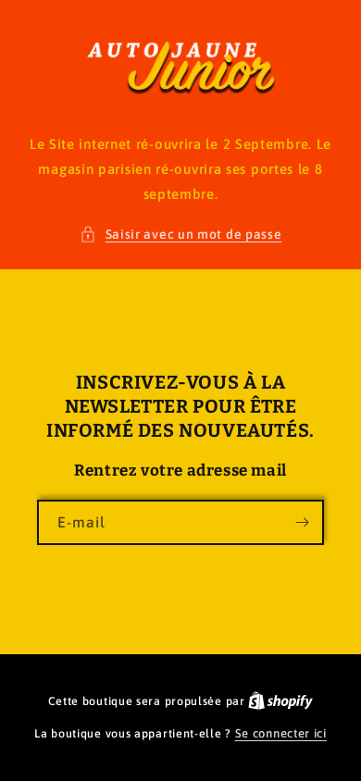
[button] (181, 234)
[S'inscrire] (301, 522)
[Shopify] (280, 701)
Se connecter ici (281, 733)
